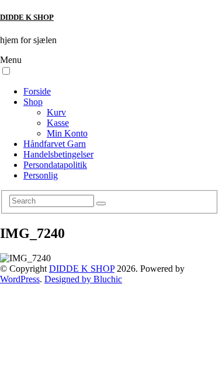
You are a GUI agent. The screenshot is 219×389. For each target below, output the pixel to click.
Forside (37, 91)
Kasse (58, 123)
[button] (6, 71)
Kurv (56, 112)
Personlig (40, 175)
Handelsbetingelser (58, 154)
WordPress (20, 279)
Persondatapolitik (55, 165)
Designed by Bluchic (83, 279)
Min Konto (67, 133)
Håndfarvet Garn (54, 144)
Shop (33, 102)
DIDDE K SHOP (27, 17)
